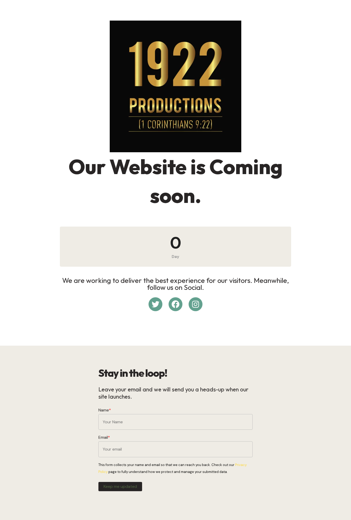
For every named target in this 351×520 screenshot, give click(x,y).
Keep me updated (120, 486)
